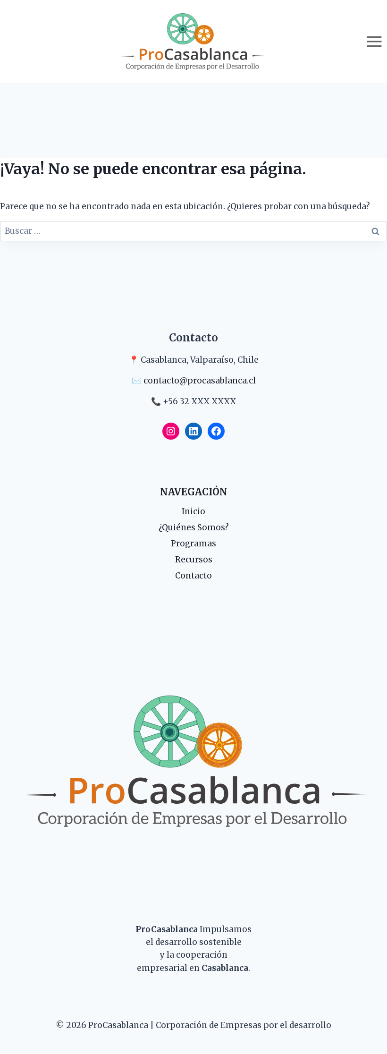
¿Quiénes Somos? (194, 527)
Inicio (193, 511)
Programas (193, 543)
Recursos (193, 559)
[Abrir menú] (374, 41)
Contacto (193, 575)
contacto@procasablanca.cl (199, 380)
